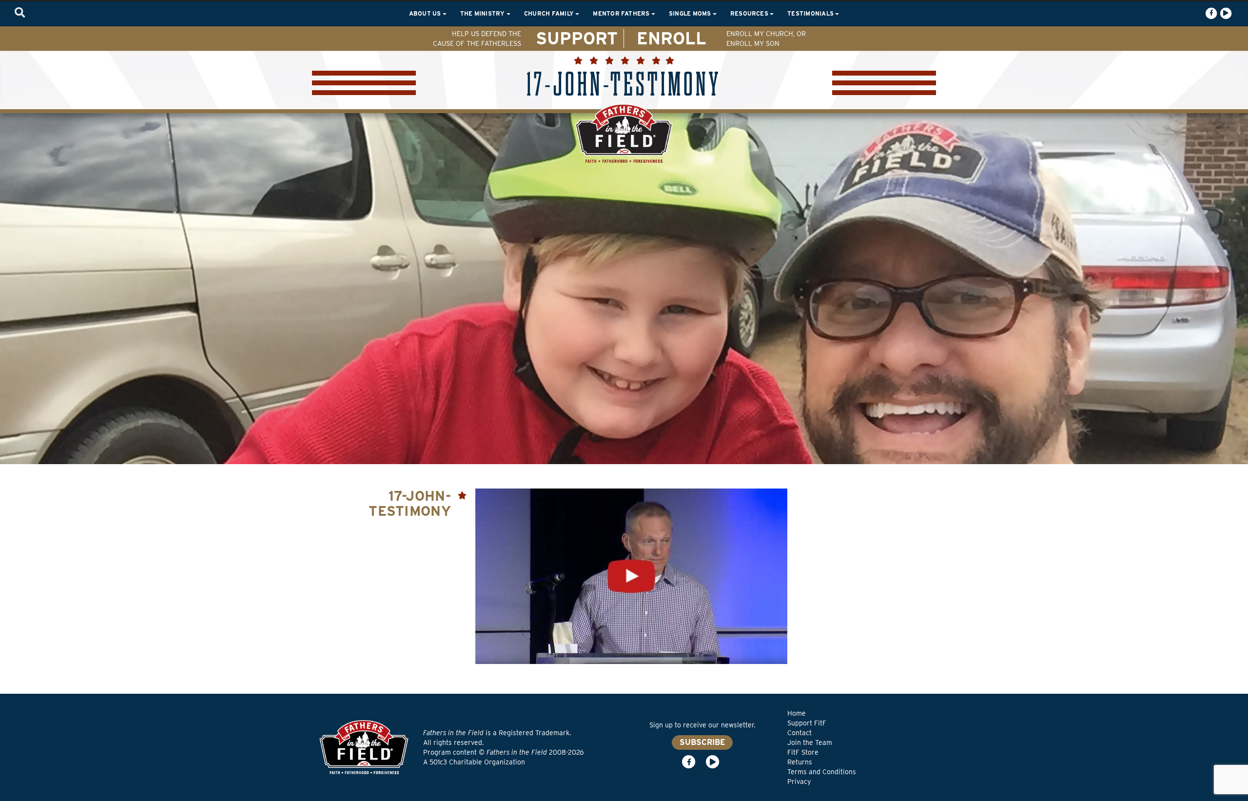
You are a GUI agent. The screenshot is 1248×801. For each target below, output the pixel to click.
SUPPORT (577, 38)
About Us (426, 13)
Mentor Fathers (622, 13)
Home (796, 713)
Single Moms (691, 13)
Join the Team (809, 742)
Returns (799, 762)
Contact (799, 733)
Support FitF (806, 723)
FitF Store (803, 752)
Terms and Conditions (821, 772)
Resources (750, 13)
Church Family (549, 13)
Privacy (799, 781)
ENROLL (671, 38)
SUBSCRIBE (702, 742)
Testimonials (811, 13)
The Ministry (483, 13)
